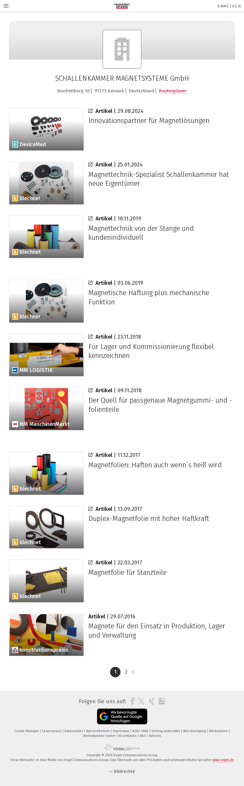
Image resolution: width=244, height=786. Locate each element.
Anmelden (229, 6)
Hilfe (145, 731)
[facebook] (131, 701)
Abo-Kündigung (195, 731)
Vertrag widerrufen (166, 731)
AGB (135, 731)
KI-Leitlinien (128, 736)
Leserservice (52, 731)
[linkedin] (160, 701)
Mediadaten (219, 731)
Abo (143, 736)
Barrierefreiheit (98, 731)
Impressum (121, 731)
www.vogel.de (223, 760)
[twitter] (139, 701)
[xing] (150, 701)
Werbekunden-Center (99, 736)
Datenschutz (74, 731)
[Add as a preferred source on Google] (122, 716)
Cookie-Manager (27, 731)
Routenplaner (173, 91)
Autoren (155, 736)
